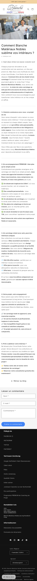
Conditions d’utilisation (27, 573)
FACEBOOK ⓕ (8, 436)
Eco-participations (10, 491)
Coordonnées (26, 576)
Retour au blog (20, 381)
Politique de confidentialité (12, 573)
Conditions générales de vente (13, 579)
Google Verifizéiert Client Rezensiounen (17, 461)
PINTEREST (7, 449)
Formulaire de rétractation (12, 532)
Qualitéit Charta (9, 478)
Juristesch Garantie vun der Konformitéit (17, 487)
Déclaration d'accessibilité (12, 528)
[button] (4, 9)
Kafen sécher (8, 482)
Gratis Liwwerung (9, 474)
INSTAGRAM (8, 440)
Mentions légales (28, 579)
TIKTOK (6, 445)
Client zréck (8, 465)
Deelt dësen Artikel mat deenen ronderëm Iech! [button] (19, 62)
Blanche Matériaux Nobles (14, 568)
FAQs (5, 469)
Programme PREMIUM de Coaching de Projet (17, 497)
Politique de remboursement (25, 570)
